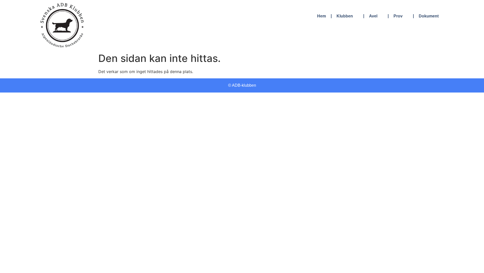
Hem (321, 16)
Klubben (345, 16)
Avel (373, 16)
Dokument (429, 16)
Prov (398, 16)
